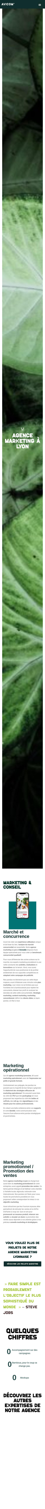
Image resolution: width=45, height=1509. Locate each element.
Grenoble (23, 950)
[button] (40, 4)
